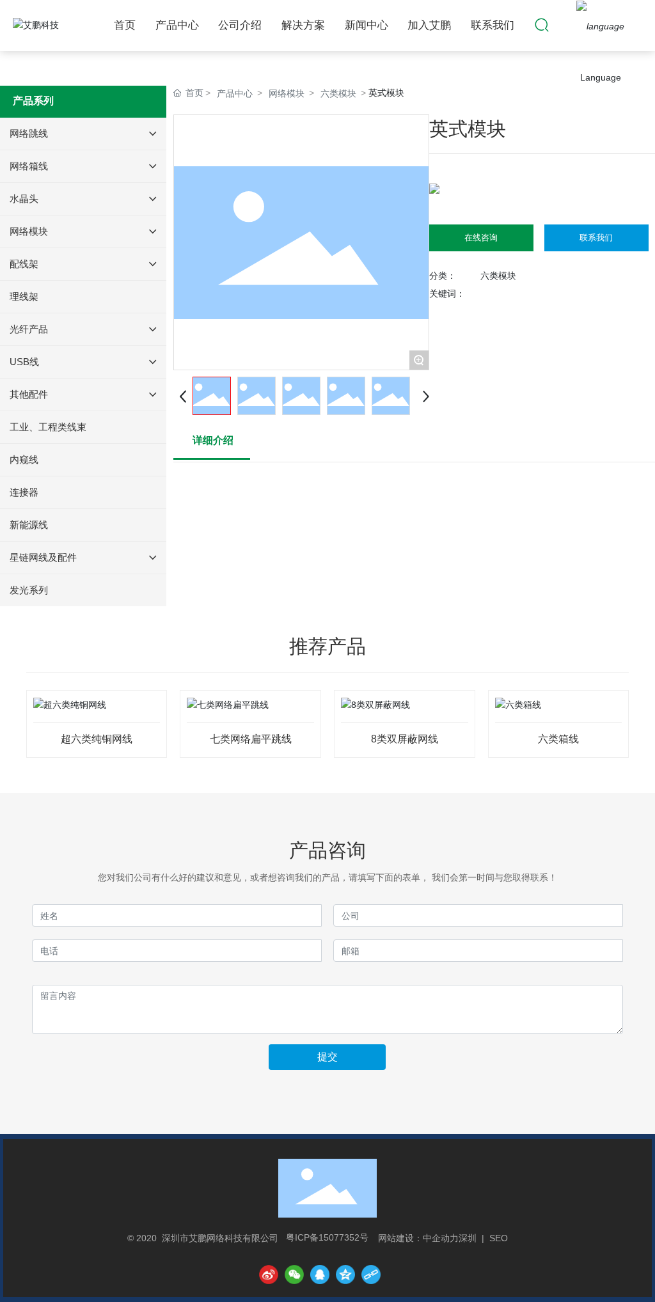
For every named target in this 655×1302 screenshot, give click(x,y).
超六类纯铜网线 (96, 738)
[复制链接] (371, 1274)
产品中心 (235, 93)
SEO (498, 1238)
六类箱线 (558, 738)
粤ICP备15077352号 (327, 1237)
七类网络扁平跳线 (251, 738)
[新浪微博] (268, 1274)
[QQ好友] (319, 1274)
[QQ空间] (345, 1274)
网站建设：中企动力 (418, 1238)
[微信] (294, 1274)
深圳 (468, 1238)
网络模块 (286, 93)
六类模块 (338, 93)
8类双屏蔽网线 (404, 738)
